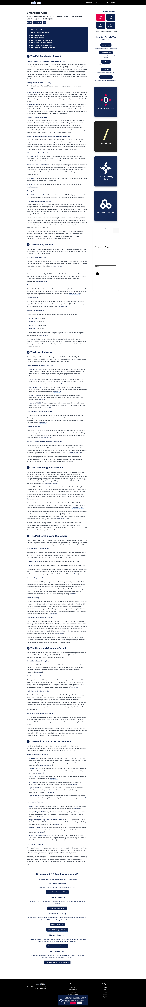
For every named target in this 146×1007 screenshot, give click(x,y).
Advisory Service (106, 52)
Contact (112, 2)
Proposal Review (106, 77)
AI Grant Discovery (73, 994)
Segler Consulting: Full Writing (57, 892)
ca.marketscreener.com (46, 438)
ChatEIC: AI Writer (57, 924)
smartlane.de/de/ (32, 187)
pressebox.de (64, 655)
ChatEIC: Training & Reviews (57, 930)
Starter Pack (106, 45)
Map (96, 2)
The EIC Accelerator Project (40, 32)
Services (88, 2)
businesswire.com (56, 266)
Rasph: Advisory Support (57, 908)
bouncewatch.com (73, 665)
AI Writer (73, 987)
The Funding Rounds (37, 35)
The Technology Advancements (41, 40)
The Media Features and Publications (43, 47)
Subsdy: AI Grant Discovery (57, 946)
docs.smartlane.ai (77, 507)
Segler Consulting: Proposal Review (57, 962)
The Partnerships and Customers (41, 42)
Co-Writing (106, 62)
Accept (79, 1003)
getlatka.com (62, 306)
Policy (67, 1003)
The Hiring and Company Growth (41, 45)
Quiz (100, 2)
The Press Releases (37, 37)
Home (105, 987)
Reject (73, 1003)
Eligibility (106, 2)
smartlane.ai (40, 376)
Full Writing (106, 69)
